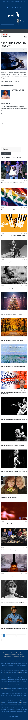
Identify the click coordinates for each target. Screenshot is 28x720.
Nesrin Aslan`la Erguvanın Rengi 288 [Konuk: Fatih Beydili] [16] (13, 602)
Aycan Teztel (9, 690)
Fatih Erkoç (16, 697)
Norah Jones (13, 707)
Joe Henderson (24, 700)
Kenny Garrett (10, 704)
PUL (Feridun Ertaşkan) (12, 681)
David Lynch (24, 693)
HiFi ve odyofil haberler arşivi (7, 36)
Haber (11, 672)
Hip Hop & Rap (22, 672)
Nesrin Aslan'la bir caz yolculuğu (7, 288)
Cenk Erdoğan (7, 693)
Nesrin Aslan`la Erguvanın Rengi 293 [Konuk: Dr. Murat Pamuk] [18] (14, 471)
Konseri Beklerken (8, 677)
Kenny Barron (6, 704)
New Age (21, 679)
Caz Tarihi (9, 665)
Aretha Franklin (24, 688)
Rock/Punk (24, 681)
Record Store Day (19, 681)
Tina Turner (21, 713)
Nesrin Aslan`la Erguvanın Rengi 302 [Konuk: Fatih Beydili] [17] (13, 235)
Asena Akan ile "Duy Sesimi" (6, 523)
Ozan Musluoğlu (3, 709)
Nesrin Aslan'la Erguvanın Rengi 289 (8, 576)
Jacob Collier (8, 700)
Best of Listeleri (13, 663)
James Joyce (17, 700)
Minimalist (13, 679)
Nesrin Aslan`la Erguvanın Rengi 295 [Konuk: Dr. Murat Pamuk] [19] (14, 419)
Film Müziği (18, 667)
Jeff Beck (20, 700)
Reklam (8, 1)
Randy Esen (22, 709)
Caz (20, 663)
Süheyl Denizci (13, 713)
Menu (3, 30)
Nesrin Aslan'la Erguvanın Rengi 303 (8, 209)
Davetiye (18, 665)
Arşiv (5, 663)
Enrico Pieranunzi (6, 697)
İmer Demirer (3, 700)
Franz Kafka (24, 697)
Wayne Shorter (12, 716)
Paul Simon (13, 709)
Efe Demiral (14, 695)
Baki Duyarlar (22, 690)
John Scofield (9, 702)
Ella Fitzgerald (23, 695)
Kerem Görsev (15, 704)
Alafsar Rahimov (14, 688)
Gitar (4, 670)
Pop (8, 681)
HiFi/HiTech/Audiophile (15, 672)
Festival (8, 667)
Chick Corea (20, 693)
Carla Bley (3, 693)
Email (2, 123)
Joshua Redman (13, 702)
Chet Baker (16, 693)
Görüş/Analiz (8, 670)
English (5, 667)
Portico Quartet (17, 709)
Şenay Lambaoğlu (20, 711)
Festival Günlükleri (13, 667)
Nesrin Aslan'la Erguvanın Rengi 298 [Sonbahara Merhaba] (12, 340)
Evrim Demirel (12, 697)
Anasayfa (4, 1)
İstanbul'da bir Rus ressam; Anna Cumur (8, 497)
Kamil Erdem (18, 702)
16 (24, 635)
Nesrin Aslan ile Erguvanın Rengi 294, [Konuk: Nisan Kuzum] (12, 445)
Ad (2, 113)
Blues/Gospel (18, 663)
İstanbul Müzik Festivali (17, 674)
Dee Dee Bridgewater (9, 695)
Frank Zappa (20, 697)
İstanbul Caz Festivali (10, 674)
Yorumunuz (3, 129)
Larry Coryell (25, 704)
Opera (6, 681)
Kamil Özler (22, 702)
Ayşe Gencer (13, 690)
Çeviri (12, 665)
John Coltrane (4, 702)
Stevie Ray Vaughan (7, 713)
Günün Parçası (7, 672)
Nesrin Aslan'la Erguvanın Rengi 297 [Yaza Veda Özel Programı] (13, 366)
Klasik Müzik (17, 1)
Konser (4, 677)
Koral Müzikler (20, 677)
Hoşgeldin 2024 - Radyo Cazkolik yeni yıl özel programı (11, 549)
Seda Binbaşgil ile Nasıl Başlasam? (9, 711)
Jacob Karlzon (12, 700)
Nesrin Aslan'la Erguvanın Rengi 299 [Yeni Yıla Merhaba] (11, 314)
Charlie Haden (12, 693)
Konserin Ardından (15, 677)
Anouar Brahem (19, 688)
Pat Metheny (9, 709)
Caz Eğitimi (23, 663)
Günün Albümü (22, 670)
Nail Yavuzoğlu (4, 707)
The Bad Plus (17, 713)
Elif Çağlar (18, 695)
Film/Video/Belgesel (23, 667)
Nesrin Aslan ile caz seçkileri (6, 262)
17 (24, 637)
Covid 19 (15, 665)
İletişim (12, 1)
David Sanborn (3, 695)
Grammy (11, 670)
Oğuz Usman (24, 707)
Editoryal (21, 665)
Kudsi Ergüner (20, 704)
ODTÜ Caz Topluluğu (19, 707)
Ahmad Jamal (9, 688)
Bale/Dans (8, 663)
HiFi (24, 1)
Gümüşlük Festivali (16, 670)
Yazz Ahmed (16, 716)
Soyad (2, 118)
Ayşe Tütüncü (18, 690)
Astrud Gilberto (4, 690)
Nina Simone (9, 707)
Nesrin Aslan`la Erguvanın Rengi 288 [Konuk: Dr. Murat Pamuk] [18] (14, 628)
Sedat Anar (16, 711)
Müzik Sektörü (17, 679)
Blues (21, 1)
